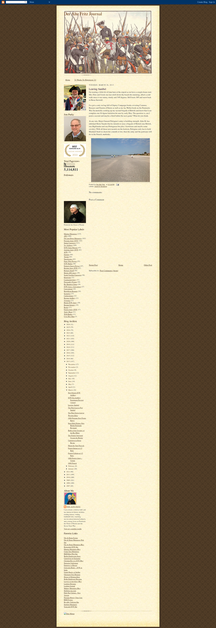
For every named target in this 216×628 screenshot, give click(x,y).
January (71, 469)
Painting (67, 254)
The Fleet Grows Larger (76, 413)
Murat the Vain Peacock (76, 445)
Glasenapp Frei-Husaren (72, 574)
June (70, 381)
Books (66, 307)
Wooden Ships (73, 415)
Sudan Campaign (70, 243)
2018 (68, 347)
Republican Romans (70, 291)
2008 (68, 483)
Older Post (148, 265)
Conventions (68, 289)
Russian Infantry (69, 305)
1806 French (72, 463)
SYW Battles (68, 263)
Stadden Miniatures (70, 604)
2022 (68, 336)
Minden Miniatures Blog (72, 549)
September (72, 373)
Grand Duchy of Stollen (72, 572)
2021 (68, 338)
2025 (68, 327)
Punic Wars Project (70, 261)
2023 (68, 333)
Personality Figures (70, 282)
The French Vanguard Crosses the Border (75, 436)
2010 (68, 477)
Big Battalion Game (70, 284)
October (71, 370)
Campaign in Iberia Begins (74, 441)
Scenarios (67, 293)
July (70, 378)
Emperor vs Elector (70, 565)
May (70, 384)
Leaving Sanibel (73, 405)
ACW (66, 252)
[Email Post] (117, 184)
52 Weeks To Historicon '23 (85, 79)
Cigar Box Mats (69, 316)
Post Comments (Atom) (109, 270)
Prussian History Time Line (73, 597)
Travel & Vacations (100, 186)
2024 (68, 330)
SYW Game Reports (71, 248)
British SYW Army (70, 303)
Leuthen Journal (69, 586)
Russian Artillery (69, 298)
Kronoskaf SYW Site (71, 547)
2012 (68, 472)
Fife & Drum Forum (71, 538)
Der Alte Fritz (73, 507)
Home (67, 79)
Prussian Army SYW (71, 241)
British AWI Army (70, 273)
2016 (68, 353)
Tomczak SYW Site (70, 607)
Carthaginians (68, 296)
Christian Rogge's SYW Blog (73, 561)
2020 (68, 341)
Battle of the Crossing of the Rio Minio (76, 431)
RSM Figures (68, 600)
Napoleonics (68, 259)
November (72, 367)
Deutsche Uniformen (71, 563)
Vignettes (67, 300)
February (71, 466)
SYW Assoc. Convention (72, 287)
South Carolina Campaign (72, 275)
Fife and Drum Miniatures (73, 238)
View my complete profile (73, 529)
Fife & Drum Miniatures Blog (74, 544)
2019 (68, 344)
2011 (68, 474)
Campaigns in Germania (72, 558)
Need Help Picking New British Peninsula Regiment (76, 425)
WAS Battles (68, 314)
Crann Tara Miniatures (71, 551)
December (72, 364)
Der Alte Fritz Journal (83, 13)
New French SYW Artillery (74, 394)
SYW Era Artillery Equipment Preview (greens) (76, 400)
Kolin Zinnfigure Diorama (73, 579)
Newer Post (93, 265)
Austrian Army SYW (71, 250)
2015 (68, 355)
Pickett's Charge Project (72, 266)
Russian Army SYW (71, 268)
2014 (68, 358)
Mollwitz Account (70, 591)
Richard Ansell (69, 270)
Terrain (66, 257)
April (70, 387)
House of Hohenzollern (72, 577)
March (70, 390)
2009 (68, 480)
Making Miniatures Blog (72, 588)
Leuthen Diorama (70, 584)
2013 (68, 361)
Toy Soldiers (68, 245)
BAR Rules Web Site (71, 554)
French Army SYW (70, 309)
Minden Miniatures (70, 234)
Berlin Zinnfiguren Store (72, 556)
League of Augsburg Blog (73, 581)
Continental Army (70, 280)
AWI (65, 236)
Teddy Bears (68, 312)
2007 (68, 486)
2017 (68, 350)
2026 (68, 324)
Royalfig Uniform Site (71, 602)
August (71, 376)
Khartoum (67, 277)
